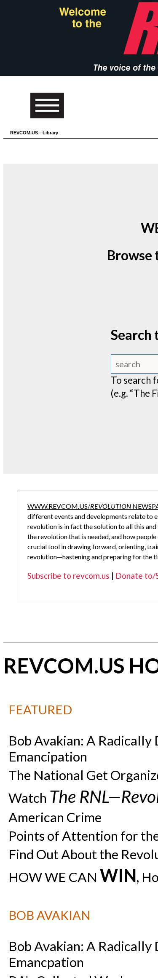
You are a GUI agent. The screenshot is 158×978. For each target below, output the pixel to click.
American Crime (55, 817)
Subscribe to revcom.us (68, 575)
